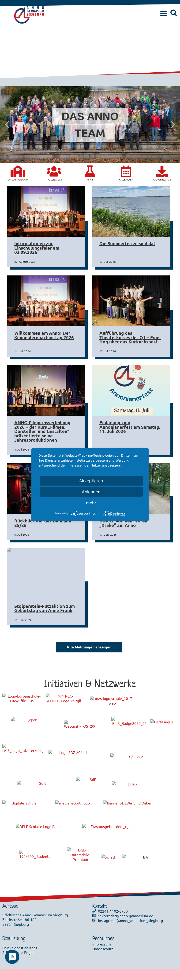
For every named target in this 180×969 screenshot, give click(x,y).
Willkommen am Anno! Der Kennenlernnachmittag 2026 (44, 335)
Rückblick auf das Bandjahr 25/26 (43, 523)
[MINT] (90, 171)
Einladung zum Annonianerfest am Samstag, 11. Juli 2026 (129, 427)
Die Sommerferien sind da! (127, 243)
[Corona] (18, 171)
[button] (163, 13)
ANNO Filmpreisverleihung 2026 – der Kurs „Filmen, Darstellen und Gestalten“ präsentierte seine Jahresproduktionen (42, 431)
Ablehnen (91, 491)
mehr (91, 502)
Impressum (101, 944)
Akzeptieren (91, 480)
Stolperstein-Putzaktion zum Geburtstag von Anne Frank (44, 608)
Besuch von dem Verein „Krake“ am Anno (124, 523)
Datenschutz (102, 948)
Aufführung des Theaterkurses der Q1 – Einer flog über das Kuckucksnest (130, 337)
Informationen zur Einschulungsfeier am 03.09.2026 (36, 247)
